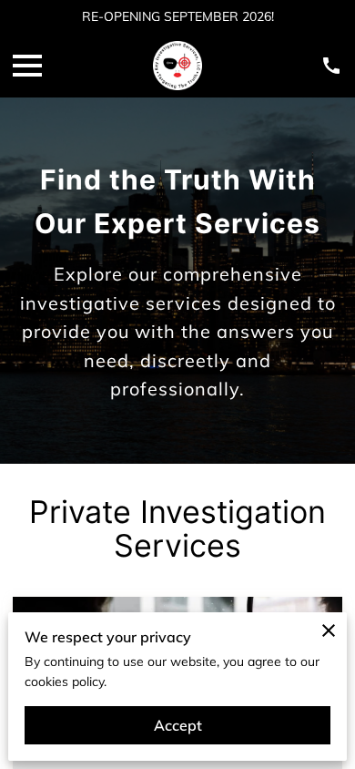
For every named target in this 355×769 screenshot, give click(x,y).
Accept (178, 725)
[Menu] (27, 66)
